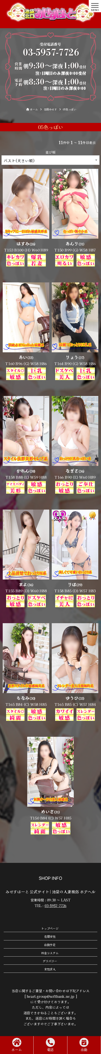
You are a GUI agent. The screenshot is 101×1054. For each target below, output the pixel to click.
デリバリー (50, 961)
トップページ (50, 928)
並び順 (50, 152)
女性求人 (50, 969)
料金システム (50, 953)
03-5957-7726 (55, 905)
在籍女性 (50, 936)
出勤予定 (50, 945)
